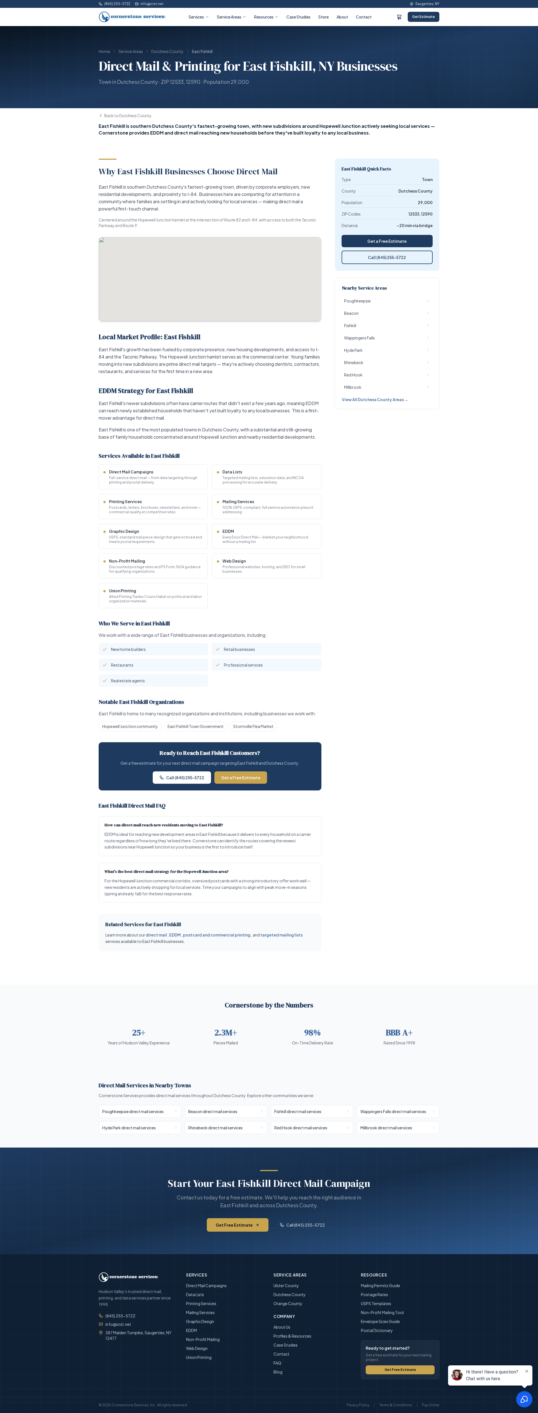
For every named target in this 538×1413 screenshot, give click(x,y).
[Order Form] (399, 17)
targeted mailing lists (281, 934)
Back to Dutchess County (128, 115)
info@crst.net (151, 4)
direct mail (156, 934)
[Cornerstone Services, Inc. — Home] (132, 16)
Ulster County (286, 1285)
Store (323, 16)
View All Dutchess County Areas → (375, 399)
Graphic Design (200, 1321)
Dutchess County (167, 51)
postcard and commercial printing (217, 934)
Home (104, 51)
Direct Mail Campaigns (206, 1285)
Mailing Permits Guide (380, 1285)
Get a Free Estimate (240, 777)
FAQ (277, 1362)
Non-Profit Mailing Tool (382, 1312)
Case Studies (298, 16)
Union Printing (199, 1357)
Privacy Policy (358, 1405)
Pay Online (430, 1405)
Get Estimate (423, 17)
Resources (263, 16)
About (342, 16)
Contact (364, 16)
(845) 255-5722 (117, 4)
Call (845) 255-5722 (185, 777)
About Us (281, 1326)
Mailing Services (200, 1312)
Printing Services (201, 1303)
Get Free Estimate (234, 1224)
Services (196, 16)
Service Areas (229, 16)
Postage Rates (374, 1294)
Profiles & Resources (292, 1335)
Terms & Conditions (395, 1405)
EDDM (175, 934)
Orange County (287, 1303)
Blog (277, 1371)
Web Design (197, 1348)
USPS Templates (376, 1303)
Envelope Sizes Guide (380, 1321)
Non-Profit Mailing (203, 1339)
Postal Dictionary (377, 1330)
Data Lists (195, 1294)
